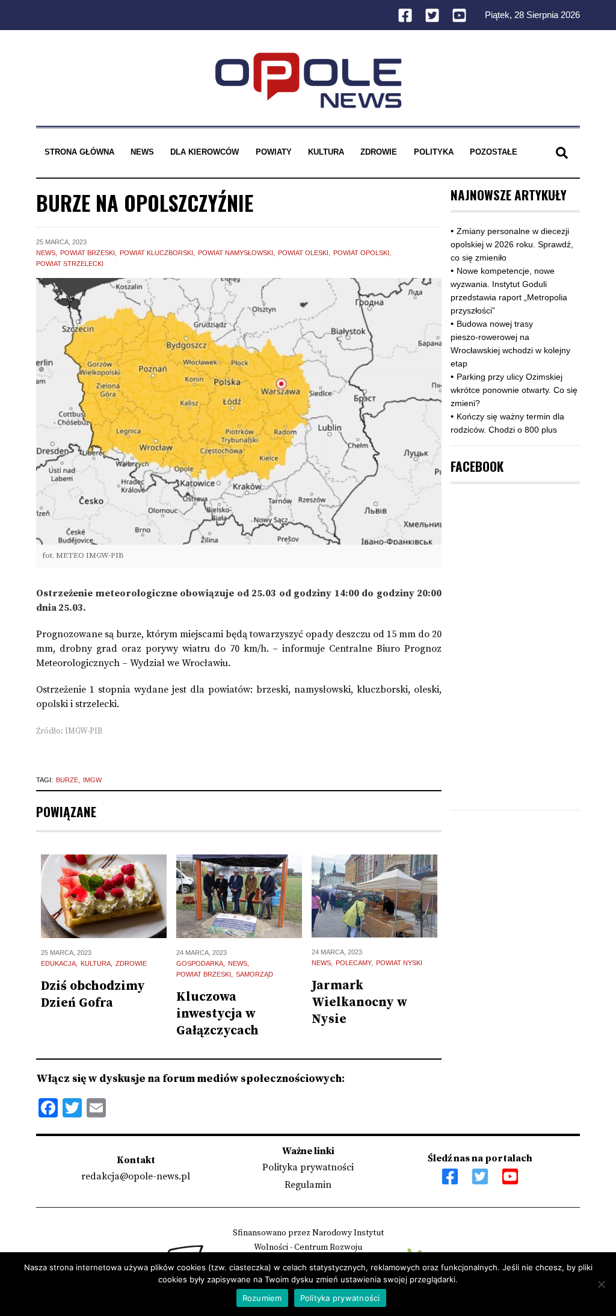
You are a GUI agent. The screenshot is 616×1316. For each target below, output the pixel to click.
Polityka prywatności (308, 1167)
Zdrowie (378, 151)
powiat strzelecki (69, 263)
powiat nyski (399, 962)
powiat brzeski (87, 252)
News (142, 151)
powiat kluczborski (156, 252)
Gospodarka (199, 963)
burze (67, 779)
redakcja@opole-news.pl (135, 1176)
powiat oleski (303, 252)
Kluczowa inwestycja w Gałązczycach (217, 1014)
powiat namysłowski (235, 252)
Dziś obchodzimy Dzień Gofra (93, 994)
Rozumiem (262, 1298)
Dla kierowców (204, 151)
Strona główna (79, 151)
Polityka (434, 151)
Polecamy (353, 962)
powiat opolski (361, 252)
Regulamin (308, 1185)
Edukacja (58, 963)
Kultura (326, 151)
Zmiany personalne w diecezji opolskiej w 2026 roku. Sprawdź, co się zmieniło (512, 244)
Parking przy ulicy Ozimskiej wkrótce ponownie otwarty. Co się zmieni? (514, 390)
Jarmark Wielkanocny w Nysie (359, 1002)
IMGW (92, 779)
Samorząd (254, 974)
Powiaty (274, 151)
